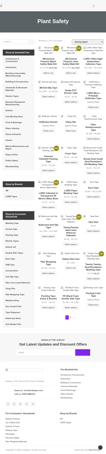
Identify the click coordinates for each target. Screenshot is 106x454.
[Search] (31, 41)
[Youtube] (26, 404)
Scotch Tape (11, 229)
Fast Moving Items (14, 116)
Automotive (11, 67)
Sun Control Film (13, 306)
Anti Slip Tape (12, 277)
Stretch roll (11, 247)
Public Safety (12, 160)
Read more (93, 107)
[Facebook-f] (8, 404)
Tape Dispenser (13, 312)
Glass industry (12, 128)
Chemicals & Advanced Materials (16, 88)
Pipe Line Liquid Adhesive (18, 283)
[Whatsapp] (33, 404)
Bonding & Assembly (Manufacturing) (15, 74)
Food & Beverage (14, 122)
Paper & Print (12, 154)
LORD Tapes (11, 196)
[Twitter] (14, 404)
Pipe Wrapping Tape (15, 294)
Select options (93, 73)
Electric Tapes (12, 96)
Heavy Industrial (13, 134)
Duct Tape (10, 259)
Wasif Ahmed (94, 450)
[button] (78, 6)
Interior (9, 140)
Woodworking (12, 166)
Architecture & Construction (12, 60)
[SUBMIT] (82, 352)
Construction (12, 271)
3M (7, 190)
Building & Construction (17, 82)
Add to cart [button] (48, 73)
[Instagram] (20, 404)
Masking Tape (12, 223)
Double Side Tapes (14, 253)
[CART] (85, 6)
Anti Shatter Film (13, 324)
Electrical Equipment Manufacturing (15, 103)
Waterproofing (12, 300)
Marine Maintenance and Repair (17, 147)
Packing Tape (12, 235)
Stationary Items (13, 318)
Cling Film (10, 288)
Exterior (9, 110)
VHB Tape (10, 265)
